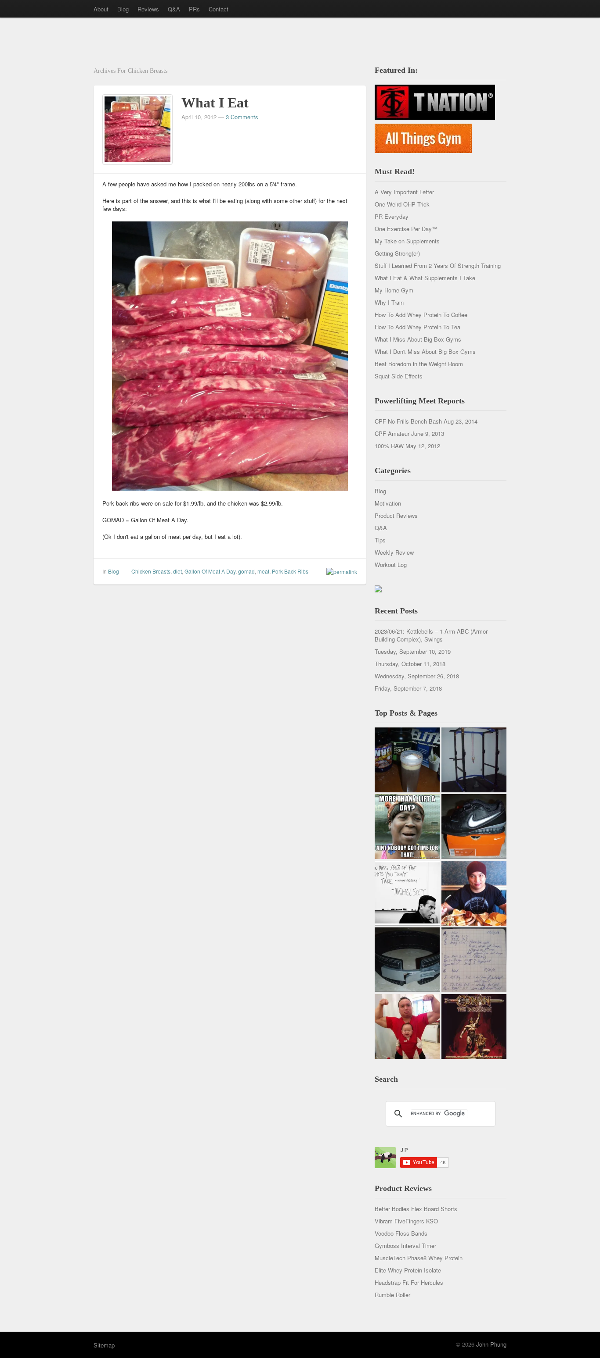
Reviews (148, 9)
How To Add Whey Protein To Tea (417, 327)
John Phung (491, 1344)
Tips (380, 540)
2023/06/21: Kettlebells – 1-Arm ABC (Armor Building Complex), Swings (431, 635)
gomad (246, 571)
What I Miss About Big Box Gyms (418, 339)
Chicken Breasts (150, 571)
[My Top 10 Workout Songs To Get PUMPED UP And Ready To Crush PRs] (473, 1026)
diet (177, 571)
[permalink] (339, 571)
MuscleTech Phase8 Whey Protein (419, 1258)
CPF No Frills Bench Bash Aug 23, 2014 (426, 421)
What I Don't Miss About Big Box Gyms (425, 351)
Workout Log (391, 564)
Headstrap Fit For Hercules (409, 1282)
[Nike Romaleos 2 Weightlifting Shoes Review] (473, 826)
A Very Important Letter (404, 192)
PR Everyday (391, 216)
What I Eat (215, 102)
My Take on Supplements (407, 241)
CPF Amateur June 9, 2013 (409, 433)
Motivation (388, 503)
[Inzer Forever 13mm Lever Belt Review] (407, 959)
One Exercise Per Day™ (406, 229)
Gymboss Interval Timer (405, 1245)
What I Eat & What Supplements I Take (425, 278)
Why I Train (389, 302)
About (101, 9)
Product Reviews (396, 515)
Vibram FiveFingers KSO (406, 1221)
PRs (194, 9)
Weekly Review (394, 552)
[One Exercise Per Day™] (407, 826)
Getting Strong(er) (397, 253)
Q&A (174, 9)
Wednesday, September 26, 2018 (417, 676)
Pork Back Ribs (290, 571)
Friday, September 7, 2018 (408, 688)
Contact (218, 9)
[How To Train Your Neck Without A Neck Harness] (473, 893)
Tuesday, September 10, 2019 (413, 651)
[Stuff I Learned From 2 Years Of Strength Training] (473, 959)
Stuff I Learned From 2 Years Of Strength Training (438, 265)
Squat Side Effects (399, 376)
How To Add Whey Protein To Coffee (421, 314)
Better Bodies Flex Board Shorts (416, 1209)
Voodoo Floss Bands (401, 1233)
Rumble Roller (392, 1294)
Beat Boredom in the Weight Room (419, 364)
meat (263, 571)
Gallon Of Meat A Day (209, 571)
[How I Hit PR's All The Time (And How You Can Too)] (407, 893)
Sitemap (104, 1345)
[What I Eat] (137, 128)
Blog (123, 9)
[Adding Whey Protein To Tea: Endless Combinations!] (407, 759)
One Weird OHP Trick (402, 204)
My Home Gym (394, 290)
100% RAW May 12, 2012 (407, 446)
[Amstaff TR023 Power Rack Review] (473, 759)
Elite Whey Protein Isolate (408, 1270)
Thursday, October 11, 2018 (410, 663)
